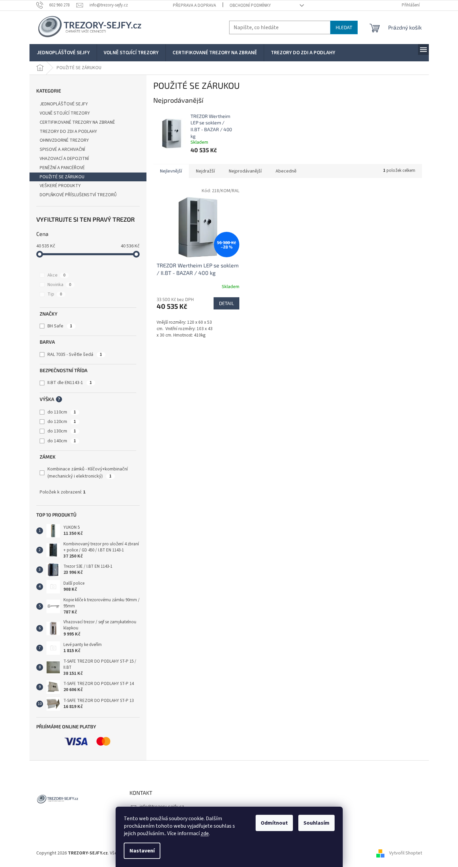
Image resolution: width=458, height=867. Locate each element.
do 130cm (61, 431)
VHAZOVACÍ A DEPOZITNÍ (64, 158)
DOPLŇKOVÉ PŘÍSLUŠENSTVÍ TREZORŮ (78, 194)
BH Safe (59, 326)
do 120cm (61, 421)
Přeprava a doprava (194, 5)
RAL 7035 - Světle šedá (74, 354)
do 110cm (61, 412)
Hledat (344, 27)
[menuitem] (63, 53)
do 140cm (61, 441)
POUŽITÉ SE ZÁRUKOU (62, 177)
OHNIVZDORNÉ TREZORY (64, 140)
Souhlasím (316, 823)
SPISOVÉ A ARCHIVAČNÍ (62, 149)
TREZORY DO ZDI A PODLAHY (68, 131)
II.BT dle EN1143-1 (69, 382)
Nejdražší (205, 171)
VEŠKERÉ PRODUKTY (60, 185)
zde (205, 833)
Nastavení (142, 850)
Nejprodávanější (245, 171)
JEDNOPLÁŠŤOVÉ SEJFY (64, 104)
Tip (54, 294)
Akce (56, 275)
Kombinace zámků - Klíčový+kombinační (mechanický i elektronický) (87, 472)
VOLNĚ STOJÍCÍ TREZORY (65, 113)
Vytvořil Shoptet (405, 853)
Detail (226, 303)
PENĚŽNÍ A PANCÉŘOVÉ (62, 167)
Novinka (59, 284)
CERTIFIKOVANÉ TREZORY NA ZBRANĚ (77, 122)
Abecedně (286, 171)
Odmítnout (274, 823)
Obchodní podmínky (250, 5)
